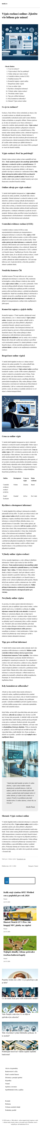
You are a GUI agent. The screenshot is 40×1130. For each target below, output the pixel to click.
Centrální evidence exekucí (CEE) (18, 76)
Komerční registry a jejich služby (18, 81)
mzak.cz (4, 3)
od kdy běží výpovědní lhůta (18, 712)
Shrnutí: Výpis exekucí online (17, 101)
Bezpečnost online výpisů (16, 84)
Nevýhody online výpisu (15, 93)
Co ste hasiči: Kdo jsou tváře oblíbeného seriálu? (20, 998)
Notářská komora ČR (14, 79)
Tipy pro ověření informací (16, 96)
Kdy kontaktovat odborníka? (17, 98)
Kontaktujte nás (21, 859)
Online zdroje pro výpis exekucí (18, 74)
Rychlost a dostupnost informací (18, 88)
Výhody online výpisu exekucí (17, 91)
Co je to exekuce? (13, 69)
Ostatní (36, 866)
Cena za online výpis (14, 86)
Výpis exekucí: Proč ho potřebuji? (18, 71)
